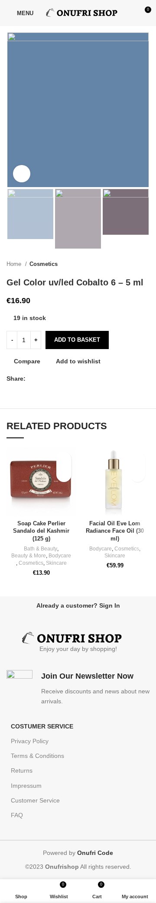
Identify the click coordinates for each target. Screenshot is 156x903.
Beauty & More (28, 556)
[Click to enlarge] (21, 173)
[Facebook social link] (33, 378)
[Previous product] (128, 264)
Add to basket (77, 340)
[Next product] (145, 264)
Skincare (56, 563)
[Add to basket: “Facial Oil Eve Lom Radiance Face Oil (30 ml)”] (137, 474)
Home (14, 264)
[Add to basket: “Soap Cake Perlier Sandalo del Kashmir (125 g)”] (64, 474)
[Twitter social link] (43, 378)
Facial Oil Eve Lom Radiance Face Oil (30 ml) (115, 531)
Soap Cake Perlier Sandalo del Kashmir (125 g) (41, 531)
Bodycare (60, 556)
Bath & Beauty (40, 549)
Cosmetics (43, 264)
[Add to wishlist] (64, 459)
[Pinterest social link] (53, 378)
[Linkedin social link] (63, 378)
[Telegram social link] (73, 378)
